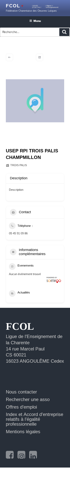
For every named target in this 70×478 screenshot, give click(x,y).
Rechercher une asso (28, 399)
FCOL (13, 5)
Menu (37, 20)
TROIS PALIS (18, 165)
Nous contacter (21, 391)
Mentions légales (23, 431)
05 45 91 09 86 (18, 233)
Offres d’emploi (21, 407)
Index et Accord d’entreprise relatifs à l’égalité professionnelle (34, 419)
